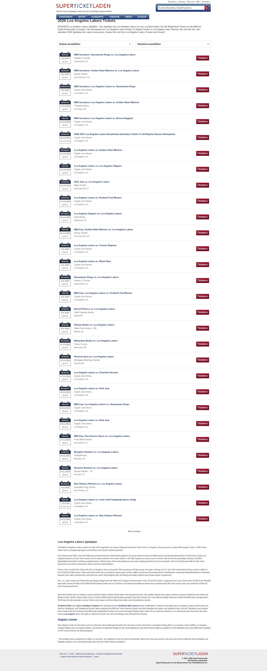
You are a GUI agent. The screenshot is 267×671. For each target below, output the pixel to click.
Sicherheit (172, 2)
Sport (82, 17)
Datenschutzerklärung (85, 654)
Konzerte (98, 17)
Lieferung (181, 2)
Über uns (190, 2)
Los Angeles (69, 614)
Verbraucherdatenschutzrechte (109, 654)
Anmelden (205, 2)
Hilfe (198, 2)
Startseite (65, 17)
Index (128, 17)
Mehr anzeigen (134, 531)
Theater (114, 17)
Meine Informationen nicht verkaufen (76, 657)
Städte (142, 17)
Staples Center (67, 619)
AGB (71, 654)
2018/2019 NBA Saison (128, 606)
